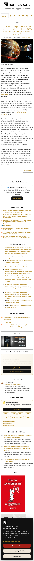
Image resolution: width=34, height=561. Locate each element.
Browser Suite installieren (17, 371)
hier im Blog (5, 94)
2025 (13, 414)
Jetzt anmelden (17, 198)
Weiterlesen (27, 170)
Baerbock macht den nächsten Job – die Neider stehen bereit (16, 229)
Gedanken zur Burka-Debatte (13, 384)
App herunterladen (17, 367)
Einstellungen (17, 556)
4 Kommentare (26, 37)
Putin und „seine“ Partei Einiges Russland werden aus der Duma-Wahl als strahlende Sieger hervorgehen (17, 216)
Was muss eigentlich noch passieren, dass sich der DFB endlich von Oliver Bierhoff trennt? (17, 30)
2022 (5, 417)
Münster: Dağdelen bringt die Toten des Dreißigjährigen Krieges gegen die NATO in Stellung (17, 237)
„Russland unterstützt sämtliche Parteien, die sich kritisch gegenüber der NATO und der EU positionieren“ (17, 221)
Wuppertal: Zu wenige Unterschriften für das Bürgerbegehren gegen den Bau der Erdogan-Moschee (17, 448)
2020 (20, 417)
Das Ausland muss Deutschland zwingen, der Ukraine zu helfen (17, 460)
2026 (6, 414)
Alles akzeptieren (17, 546)
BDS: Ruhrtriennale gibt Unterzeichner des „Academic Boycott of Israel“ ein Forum (18, 279)
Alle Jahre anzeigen (8, 425)
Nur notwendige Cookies (17, 551)
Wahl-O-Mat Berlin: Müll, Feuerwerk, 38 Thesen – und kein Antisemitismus (17, 233)
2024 (20, 414)
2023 (28, 414)
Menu (4, 16)
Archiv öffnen (17, 409)
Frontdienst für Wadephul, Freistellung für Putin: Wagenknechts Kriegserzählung (17, 211)
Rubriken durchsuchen (9, 421)
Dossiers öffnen (7, 423)
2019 (28, 417)
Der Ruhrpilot (7, 225)
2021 (13, 417)
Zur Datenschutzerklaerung (11, 541)
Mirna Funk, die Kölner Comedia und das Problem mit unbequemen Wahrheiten (18, 436)
